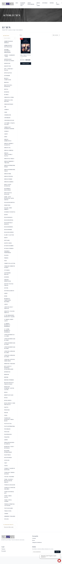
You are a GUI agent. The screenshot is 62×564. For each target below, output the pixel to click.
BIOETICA (6, 89)
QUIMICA (6, 439)
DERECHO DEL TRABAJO (9, 158)
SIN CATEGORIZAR (8, 457)
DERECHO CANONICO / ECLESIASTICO (9, 144)
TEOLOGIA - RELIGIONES (9, 476)
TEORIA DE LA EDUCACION (9, 484)
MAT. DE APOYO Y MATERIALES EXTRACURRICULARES (8, 368)
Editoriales (44, 2)
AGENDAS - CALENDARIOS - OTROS (9, 56)
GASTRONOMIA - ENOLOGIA (7, 273)
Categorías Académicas (37, 542)
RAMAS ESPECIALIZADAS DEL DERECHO (9, 443)
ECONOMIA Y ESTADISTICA (9, 211)
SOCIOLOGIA (6, 460)
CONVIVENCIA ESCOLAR (9, 120)
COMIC (5, 112)
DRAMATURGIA (7, 205)
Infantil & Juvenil (38, 4)
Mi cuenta (57, 3)
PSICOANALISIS (7, 429)
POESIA (5, 415)
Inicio (17, 2)
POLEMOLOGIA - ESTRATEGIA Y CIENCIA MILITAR (9, 419)
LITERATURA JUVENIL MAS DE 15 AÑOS (9, 356)
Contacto (34, 538)
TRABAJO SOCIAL (7, 510)
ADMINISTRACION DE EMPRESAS (8, 42)
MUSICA (5, 392)
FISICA (5, 260)
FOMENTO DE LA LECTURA (9, 263)
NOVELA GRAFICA (7, 400)
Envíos (33, 540)
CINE (5, 106)
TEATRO (6, 465)
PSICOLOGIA (6, 431)
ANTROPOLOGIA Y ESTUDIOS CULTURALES (9, 60)
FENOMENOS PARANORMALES (7, 252)
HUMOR (5, 293)
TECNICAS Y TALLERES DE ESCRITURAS (9, 469)
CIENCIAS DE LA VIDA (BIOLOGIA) (8, 101)
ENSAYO (6, 237)
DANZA (5, 136)
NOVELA (6, 397)
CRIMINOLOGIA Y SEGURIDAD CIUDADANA (9, 128)
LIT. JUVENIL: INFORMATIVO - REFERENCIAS (7, 331)
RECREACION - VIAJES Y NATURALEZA (9, 447)
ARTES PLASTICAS (8, 72)
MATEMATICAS (7, 371)
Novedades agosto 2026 (22, 4)
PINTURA (6, 412)
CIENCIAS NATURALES (8, 104)
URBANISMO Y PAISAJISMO (9, 516)
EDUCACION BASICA (8, 217)
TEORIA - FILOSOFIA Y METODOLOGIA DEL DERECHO (8, 481)
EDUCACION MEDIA (8, 229)
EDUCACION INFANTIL (8, 226)
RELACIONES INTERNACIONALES (8, 451)
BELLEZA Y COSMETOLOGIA (7, 79)
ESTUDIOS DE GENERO (8, 245)
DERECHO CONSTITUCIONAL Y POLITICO (8, 154)
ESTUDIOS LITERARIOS (8, 248)
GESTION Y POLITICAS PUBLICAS (8, 284)
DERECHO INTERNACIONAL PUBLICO (9, 170)
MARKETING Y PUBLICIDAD (9, 363)
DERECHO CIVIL (7, 147)
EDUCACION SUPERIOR (9, 232)
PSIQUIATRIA (6, 437)
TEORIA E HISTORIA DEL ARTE (9, 492)
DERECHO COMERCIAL (8, 150)
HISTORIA (6, 288)
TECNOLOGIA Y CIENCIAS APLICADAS (9, 473)
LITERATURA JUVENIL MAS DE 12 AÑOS (9, 352)
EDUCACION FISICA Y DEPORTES (8, 223)
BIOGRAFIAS (6, 91)
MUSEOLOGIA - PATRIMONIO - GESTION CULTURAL (9, 388)
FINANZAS (6, 257)
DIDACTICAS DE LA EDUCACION (8, 193)
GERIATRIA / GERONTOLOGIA (7, 280)
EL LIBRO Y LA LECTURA (9, 234)
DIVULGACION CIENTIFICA (9, 202)
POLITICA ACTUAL (8, 423)
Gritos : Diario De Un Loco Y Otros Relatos (25, 55)
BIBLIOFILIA (6, 82)
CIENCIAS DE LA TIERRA (9, 97)
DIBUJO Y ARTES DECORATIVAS (7, 185)
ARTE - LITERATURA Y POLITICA (8, 69)
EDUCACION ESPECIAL (8, 220)
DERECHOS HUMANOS (8, 181)
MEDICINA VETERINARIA (9, 379)
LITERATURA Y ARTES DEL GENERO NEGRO (9, 360)
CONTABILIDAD (7, 117)
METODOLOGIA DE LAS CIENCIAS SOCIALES (9, 383)
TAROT (5, 462)
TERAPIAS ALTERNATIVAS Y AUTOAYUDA (9, 505)
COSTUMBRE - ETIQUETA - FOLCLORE (9, 124)
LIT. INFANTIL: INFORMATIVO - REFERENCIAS (7, 325)
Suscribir (57, 551)
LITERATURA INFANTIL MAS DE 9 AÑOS (9, 348)
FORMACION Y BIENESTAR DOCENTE (9, 267)
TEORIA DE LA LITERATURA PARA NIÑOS (9, 488)
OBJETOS (6, 407)
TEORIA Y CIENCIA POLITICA (8, 496)
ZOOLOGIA (6, 519)
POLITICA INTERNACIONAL (9, 426)
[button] (59, 560)
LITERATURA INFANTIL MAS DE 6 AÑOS (9, 343)
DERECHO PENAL (7, 173)
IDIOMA (5, 296)
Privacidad (3, 551)
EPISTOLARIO (7, 240)
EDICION (6, 214)
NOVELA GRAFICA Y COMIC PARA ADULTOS (9, 404)
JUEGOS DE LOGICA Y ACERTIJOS (8, 308)
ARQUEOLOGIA (7, 63)
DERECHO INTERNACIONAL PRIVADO (9, 166)
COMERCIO (6, 109)
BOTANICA (6, 94)
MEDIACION (6, 374)
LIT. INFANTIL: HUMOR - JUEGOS (9, 320)
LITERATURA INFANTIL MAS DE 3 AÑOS (9, 339)
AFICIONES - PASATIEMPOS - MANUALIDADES (7, 51)
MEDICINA (6, 377)
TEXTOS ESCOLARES (8, 508)
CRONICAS (6, 131)
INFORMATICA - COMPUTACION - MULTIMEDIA (7, 300)
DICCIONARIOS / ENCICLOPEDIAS (7, 189)
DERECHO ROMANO (8, 179)
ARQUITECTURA (7, 66)
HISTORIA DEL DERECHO (9, 290)
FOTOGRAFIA (7, 270)
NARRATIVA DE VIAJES (8, 395)
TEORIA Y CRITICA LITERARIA (8, 500)
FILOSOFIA (6, 255)
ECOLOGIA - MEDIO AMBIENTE (8, 208)
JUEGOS (6, 304)
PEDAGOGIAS (7, 409)
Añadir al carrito (25, 63)
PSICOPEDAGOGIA (8, 434)
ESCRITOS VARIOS (8, 243)
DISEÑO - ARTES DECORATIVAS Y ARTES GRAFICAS (9, 198)
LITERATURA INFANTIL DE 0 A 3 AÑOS (9, 335)
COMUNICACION (7, 114)
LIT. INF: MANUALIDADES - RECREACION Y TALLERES (9, 316)
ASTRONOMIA (7, 75)
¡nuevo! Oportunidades (31, 3)
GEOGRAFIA (6, 277)
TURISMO (6, 513)
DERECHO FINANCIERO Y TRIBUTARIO (9, 162)
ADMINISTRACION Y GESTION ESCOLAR (8, 46)
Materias (52, 2)
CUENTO (6, 133)
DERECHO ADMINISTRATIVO (7, 140)
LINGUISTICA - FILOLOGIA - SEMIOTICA (9, 312)
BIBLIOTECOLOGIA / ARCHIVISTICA (8, 86)
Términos (3, 549)
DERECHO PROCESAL (8, 176)
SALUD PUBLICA (7, 454)
